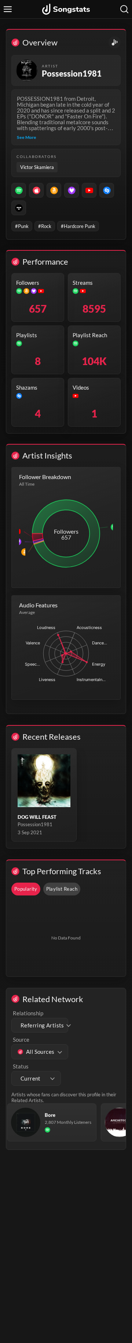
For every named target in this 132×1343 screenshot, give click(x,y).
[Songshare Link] (115, 42)
